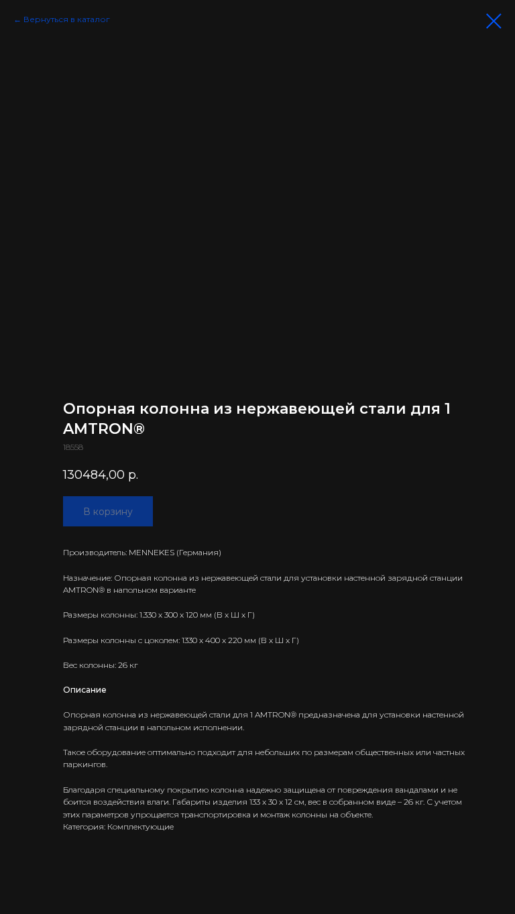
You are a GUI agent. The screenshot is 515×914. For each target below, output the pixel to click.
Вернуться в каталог (66, 19)
